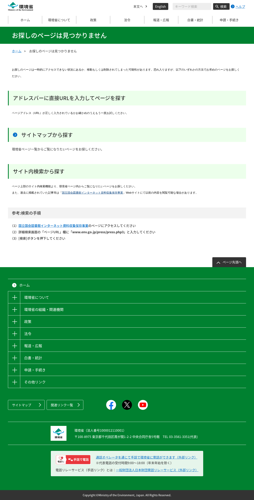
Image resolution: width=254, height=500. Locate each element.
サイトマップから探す (47, 135)
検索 (223, 6)
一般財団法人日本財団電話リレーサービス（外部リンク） (157, 469)
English (160, 6)
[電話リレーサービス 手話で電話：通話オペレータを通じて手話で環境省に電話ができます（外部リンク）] (73, 460)
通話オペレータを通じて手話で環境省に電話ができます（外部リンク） (146, 457)
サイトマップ (21, 404)
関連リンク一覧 (62, 404)
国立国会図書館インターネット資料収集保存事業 (92, 192)
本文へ (138, 6)
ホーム (25, 19)
